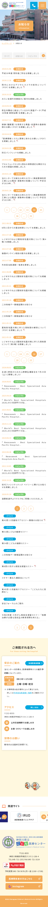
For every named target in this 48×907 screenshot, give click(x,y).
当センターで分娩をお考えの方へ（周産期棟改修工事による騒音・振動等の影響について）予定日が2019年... (24, 181)
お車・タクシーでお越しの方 (23, 728)
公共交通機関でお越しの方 (22, 722)
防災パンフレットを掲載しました (16, 152)
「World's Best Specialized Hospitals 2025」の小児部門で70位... (24, 429)
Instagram (18, 886)
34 (34, 209)
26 (34, 354)
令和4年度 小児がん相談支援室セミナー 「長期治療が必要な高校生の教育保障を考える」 (24, 616)
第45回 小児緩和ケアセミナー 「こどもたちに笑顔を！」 (24, 590)
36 (17, 216)
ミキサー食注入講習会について (16, 577)
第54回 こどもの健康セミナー (15, 543)
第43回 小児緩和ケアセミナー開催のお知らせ (22, 520)
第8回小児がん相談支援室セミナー (18, 566)
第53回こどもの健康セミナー (15, 531)
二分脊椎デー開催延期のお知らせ (17, 304)
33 (27, 209)
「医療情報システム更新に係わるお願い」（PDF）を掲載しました (24, 139)
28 (17, 360)
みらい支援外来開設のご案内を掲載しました (22, 99)
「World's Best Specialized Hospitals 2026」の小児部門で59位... (24, 401)
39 (31, 216)
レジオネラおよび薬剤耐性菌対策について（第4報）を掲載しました (24, 240)
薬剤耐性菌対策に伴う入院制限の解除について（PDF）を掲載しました (24, 328)
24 (20, 354)
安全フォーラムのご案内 (12, 603)
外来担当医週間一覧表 (23, 693)
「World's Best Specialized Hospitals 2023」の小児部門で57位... (24, 471)
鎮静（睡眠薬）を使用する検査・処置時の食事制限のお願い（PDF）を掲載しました (24, 125)
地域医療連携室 (34, 663)
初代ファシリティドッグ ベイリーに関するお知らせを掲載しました (24, 485)
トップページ (7, 43)
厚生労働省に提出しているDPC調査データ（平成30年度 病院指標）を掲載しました (24, 111)
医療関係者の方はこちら (20, 878)
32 (20, 209)
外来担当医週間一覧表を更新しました (19, 265)
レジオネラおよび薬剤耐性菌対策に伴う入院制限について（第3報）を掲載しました (24, 342)
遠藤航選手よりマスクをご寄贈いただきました (22, 498)
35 (41, 209)
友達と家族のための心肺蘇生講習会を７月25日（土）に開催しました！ (24, 373)
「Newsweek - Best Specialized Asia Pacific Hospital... (24, 387)
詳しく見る (34, 707)
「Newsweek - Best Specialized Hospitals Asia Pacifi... (24, 457)
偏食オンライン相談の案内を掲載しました (20, 253)
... (14, 209)
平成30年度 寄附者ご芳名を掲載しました (20, 73)
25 (27, 354)
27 (41, 354)
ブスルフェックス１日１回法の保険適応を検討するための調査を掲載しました (24, 165)
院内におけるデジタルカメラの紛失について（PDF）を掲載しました (24, 86)
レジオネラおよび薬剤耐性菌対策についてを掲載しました (24, 277)
